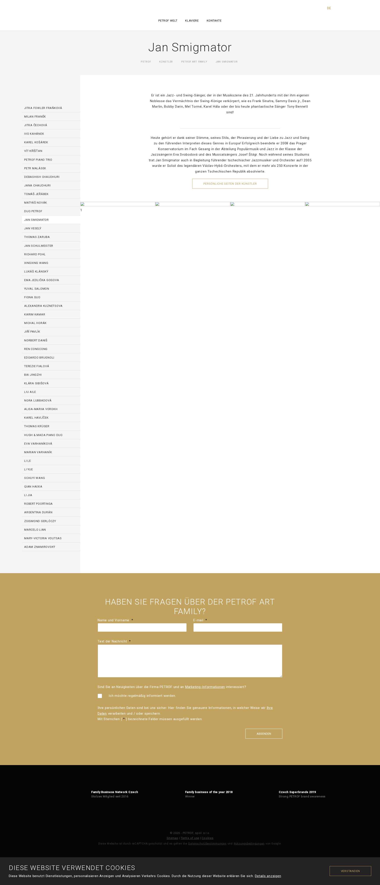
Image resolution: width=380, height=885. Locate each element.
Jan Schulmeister (38, 245)
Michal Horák (35, 323)
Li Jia (28, 495)
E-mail (200, 620)
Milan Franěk (35, 116)
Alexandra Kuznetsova (43, 305)
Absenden (264, 733)
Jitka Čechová (35, 125)
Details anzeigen (268, 876)
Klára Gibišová (36, 383)
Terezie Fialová (36, 366)
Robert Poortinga (38, 503)
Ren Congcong (36, 349)
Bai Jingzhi (33, 374)
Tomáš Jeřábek (36, 194)
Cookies (207, 838)
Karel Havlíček (36, 417)
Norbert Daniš (36, 340)
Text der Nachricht (114, 641)
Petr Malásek (35, 168)
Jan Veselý (32, 228)
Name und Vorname (115, 620)
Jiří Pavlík (32, 331)
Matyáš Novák (35, 202)
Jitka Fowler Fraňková (43, 108)
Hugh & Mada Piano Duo (43, 435)
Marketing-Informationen (205, 687)
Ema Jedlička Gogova (41, 280)
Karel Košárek (36, 142)
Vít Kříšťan (33, 151)
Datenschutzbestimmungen (207, 843)
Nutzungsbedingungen (249, 843)
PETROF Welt (167, 20)
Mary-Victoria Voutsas (43, 538)
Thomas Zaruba (37, 237)
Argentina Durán (38, 512)
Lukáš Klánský (36, 271)
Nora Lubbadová (38, 400)
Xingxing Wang (36, 263)
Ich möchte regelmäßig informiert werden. (142, 696)
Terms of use (190, 838)
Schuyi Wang (34, 478)
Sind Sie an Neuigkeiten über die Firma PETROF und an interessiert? (172, 687)
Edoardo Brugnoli (39, 357)
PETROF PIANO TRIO (38, 159)
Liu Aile (30, 392)
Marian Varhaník (38, 452)
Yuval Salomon (36, 288)
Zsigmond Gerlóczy (40, 521)
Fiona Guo (32, 297)
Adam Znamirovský (39, 546)
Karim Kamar (34, 314)
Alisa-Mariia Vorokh (40, 409)
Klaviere (192, 20)
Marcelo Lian (35, 529)
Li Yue (28, 469)
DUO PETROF (33, 211)
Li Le (27, 460)
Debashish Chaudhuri (41, 176)
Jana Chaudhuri (37, 185)
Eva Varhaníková (38, 443)
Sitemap (172, 838)
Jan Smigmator (36, 219)
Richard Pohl (35, 254)
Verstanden (350, 871)
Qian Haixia (33, 486)
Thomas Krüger (36, 426)
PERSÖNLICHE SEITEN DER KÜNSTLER (230, 183)
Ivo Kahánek (34, 133)
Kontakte (214, 20)
